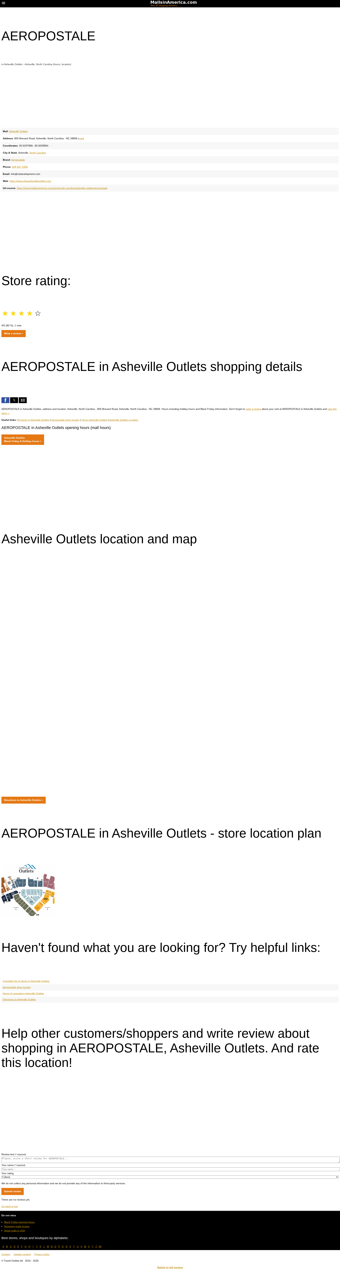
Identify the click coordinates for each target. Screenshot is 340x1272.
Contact (5, 1254)
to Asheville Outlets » (23, 800)
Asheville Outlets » (22, 439)
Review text (13, 1154)
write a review (253, 409)
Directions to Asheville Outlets (19, 999)
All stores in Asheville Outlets (33, 420)
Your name (13, 1165)
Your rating (7, 1173)
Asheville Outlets (18, 131)
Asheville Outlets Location (123, 420)
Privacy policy (42, 1254)
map (81, 138)
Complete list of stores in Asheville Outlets (26, 981)
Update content (22, 1254)
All (100, 1246)
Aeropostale (18, 159)
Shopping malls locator (17, 1226)
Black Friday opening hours (19, 1222)
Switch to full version (170, 1267)
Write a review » (13, 333)
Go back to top (9, 1206)
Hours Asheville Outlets (94, 420)
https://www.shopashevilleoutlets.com (30, 181)
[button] (5, 400)
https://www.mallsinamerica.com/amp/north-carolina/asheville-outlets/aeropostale (62, 188)
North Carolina (38, 152)
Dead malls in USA (14, 1230)
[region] (170, 96)
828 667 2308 (20, 166)
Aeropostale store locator (65, 420)
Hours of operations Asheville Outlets (23, 993)
